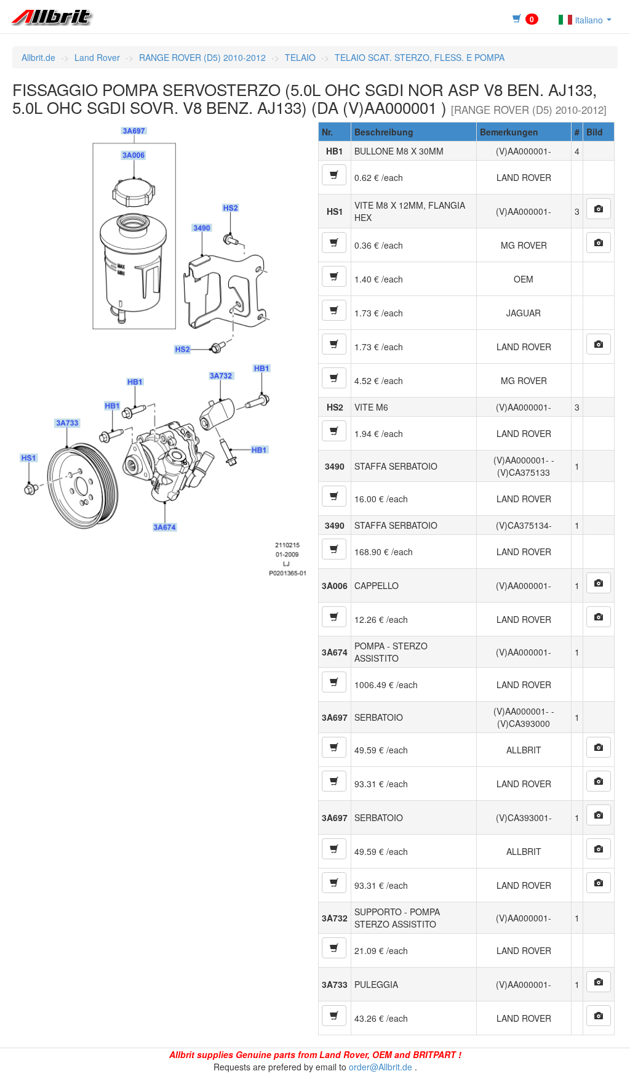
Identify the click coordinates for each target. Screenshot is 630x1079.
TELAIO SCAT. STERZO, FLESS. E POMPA (419, 57)
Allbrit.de (38, 57)
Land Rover (97, 57)
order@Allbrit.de (380, 1067)
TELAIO (300, 57)
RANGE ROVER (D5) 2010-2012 (202, 57)
